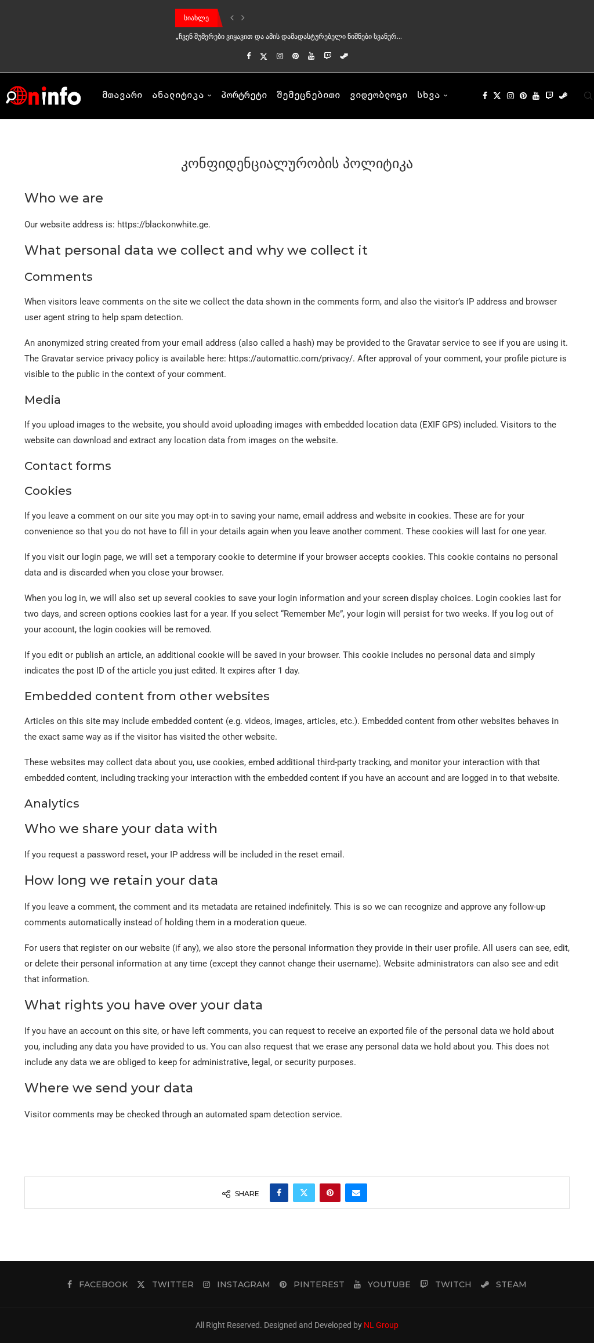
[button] (232, 18)
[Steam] (344, 56)
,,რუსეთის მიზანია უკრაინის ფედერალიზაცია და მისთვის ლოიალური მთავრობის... (312, 17)
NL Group (381, 1325)
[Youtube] (311, 56)
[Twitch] (327, 56)
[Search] (588, 96)
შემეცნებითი (309, 96)
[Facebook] (249, 56)
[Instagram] (280, 56)
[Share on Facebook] (279, 1192)
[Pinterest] (295, 56)
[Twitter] (263, 56)
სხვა (428, 96)
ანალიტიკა (178, 96)
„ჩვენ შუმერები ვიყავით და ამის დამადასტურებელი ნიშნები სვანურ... (288, 36)
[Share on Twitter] (304, 1192)
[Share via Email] (356, 1192)
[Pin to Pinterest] (330, 1192)
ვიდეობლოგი (379, 96)
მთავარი (122, 96)
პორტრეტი (244, 96)
